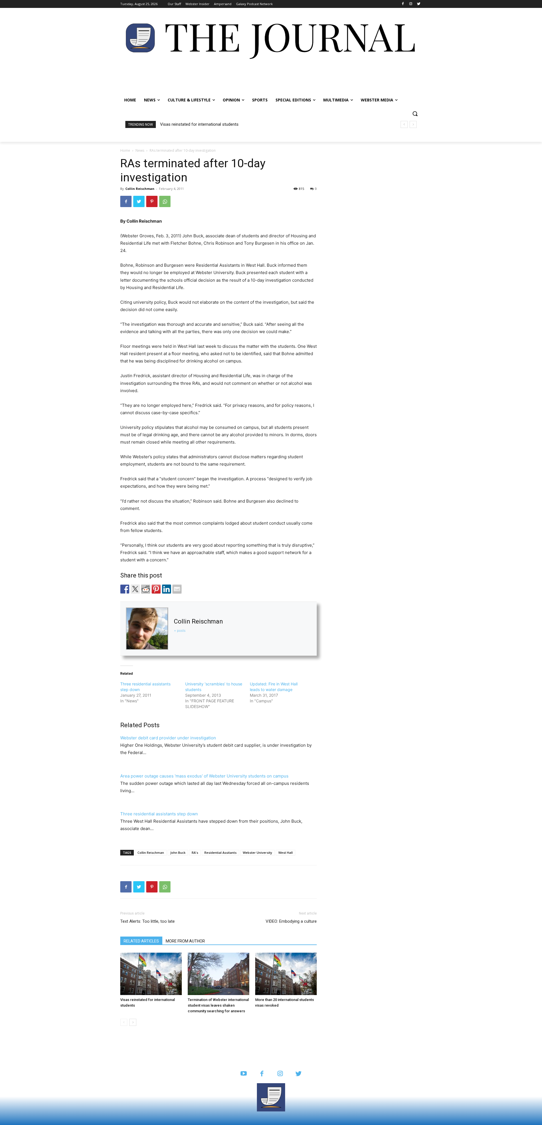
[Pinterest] (152, 201)
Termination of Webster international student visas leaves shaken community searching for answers (218, 1005)
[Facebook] (403, 4)
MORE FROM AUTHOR (185, 941)
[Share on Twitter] (135, 589)
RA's (195, 852)
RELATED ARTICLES (141, 941)
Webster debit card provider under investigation (168, 737)
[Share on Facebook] (124, 589)
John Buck (177, 852)
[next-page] (132, 1022)
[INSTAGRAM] (280, 1074)
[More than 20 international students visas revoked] (286, 974)
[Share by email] (177, 589)
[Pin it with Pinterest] (156, 589)
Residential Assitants (220, 852)
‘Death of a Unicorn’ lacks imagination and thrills (204, 124)
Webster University (257, 852)
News (140, 150)
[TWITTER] (298, 1074)
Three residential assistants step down (159, 813)
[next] (413, 124)
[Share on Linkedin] (166, 589)
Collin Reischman (139, 188)
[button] (415, 113)
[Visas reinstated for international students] (151, 974)
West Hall (285, 852)
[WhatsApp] (165, 201)
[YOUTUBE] (243, 1074)
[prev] (404, 124)
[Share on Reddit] (145, 589)
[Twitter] (418, 4)
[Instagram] (410, 4)
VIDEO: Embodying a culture (291, 921)
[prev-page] (123, 1022)
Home (125, 150)
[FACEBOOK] (262, 1074)
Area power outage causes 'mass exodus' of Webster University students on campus (204, 776)
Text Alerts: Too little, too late (147, 921)
